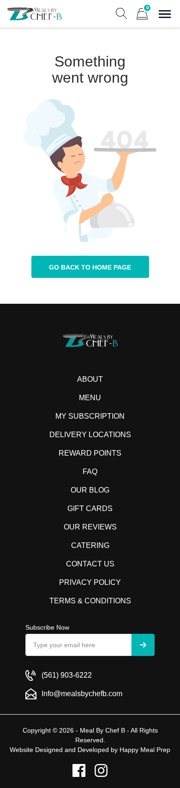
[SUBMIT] (143, 645)
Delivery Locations (90, 435)
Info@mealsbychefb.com (82, 694)
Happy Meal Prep (145, 749)
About (90, 379)
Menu (90, 398)
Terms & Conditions (90, 601)
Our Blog (90, 490)
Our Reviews (90, 527)
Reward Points (90, 453)
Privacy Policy (90, 582)
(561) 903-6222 (67, 675)
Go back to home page (90, 267)
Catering (90, 545)
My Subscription (90, 416)
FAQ (90, 471)
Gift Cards (90, 508)
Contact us (90, 564)
